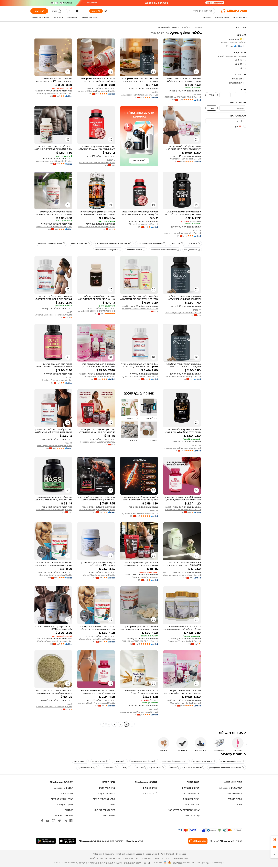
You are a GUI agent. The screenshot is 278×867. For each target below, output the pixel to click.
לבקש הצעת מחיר (149, 793)
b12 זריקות (193, 243)
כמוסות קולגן (109, 768)
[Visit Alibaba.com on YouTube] (48, 820)
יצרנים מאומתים (150, 788)
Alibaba (198, 27)
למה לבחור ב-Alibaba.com (230, 788)
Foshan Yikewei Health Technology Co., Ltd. (53, 509)
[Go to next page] (103, 724)
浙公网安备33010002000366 (186, 863)
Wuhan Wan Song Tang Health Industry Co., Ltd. (53, 93)
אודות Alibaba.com (233, 782)
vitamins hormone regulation (106, 250)
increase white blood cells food (163, 250)
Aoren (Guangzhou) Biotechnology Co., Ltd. (182, 312)
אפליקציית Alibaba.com (90, 841)
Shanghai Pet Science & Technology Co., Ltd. (139, 513)
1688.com (109, 854)
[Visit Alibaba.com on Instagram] (53, 820)
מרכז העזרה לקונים (107, 788)
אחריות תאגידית (235, 799)
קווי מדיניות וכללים (192, 815)
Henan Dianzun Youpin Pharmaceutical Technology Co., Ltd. (96, 162)
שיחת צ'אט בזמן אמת (106, 793)
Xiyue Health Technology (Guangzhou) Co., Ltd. (96, 509)
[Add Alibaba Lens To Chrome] (197, 841)
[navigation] (225, 376)
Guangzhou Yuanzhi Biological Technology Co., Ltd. (96, 91)
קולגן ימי (139, 768)
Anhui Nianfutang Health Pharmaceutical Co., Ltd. (182, 509)
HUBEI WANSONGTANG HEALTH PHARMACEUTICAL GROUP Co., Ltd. (182, 97)
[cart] (67, 11)
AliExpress (97, 854)
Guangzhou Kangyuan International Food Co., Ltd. (139, 309)
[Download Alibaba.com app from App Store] (67, 841)
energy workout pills (79, 243)
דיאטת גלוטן (156, 768)
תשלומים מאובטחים (191, 788)
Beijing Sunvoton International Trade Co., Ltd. (139, 376)
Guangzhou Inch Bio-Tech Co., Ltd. (185, 159)
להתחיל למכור (67, 793)
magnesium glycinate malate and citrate (112, 243)
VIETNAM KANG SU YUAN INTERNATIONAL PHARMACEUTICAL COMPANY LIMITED (96, 311)
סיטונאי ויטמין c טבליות (202, 761)
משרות (239, 804)
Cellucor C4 (175, 243)
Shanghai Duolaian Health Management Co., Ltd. (53, 226)
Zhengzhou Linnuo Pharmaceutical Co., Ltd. (182, 448)
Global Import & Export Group (145, 577)
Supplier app (132, 841)
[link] (274, 839)
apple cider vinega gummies (173, 761)
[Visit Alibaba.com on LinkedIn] (65, 820)
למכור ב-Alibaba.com (63, 788)
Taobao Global (151, 854)
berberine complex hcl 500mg (50, 243)
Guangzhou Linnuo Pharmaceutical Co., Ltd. (182, 233)
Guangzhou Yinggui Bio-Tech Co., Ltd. (184, 641)
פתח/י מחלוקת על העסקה (104, 799)
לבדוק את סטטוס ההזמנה (62, 799)
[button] (105, 11)
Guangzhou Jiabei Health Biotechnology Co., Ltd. (139, 95)
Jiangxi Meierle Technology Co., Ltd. (99, 575)
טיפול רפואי (186, 27)
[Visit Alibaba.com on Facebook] (71, 820)
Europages (181, 854)
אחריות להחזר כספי (191, 793)
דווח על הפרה (109, 815)
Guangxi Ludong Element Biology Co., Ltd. (182, 575)
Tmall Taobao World (124, 854)
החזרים (112, 804)
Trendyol (170, 854)
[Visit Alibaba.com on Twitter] (59, 820)
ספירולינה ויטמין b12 (192, 768)
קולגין (125, 768)
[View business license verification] (165, 862)
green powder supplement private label (225, 768)
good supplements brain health (149, 243)
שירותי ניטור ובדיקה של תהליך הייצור (184, 810)
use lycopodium (190, 250)
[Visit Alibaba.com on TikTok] (42, 820)
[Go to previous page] (132, 724)
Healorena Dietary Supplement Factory (97, 442)
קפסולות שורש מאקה (86, 768)
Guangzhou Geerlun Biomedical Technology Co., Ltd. (53, 315)
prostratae (118, 761)
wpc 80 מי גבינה (99, 761)
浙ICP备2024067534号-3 (213, 863)
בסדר (211, 95)
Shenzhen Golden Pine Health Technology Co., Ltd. (182, 376)
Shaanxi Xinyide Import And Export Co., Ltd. (53, 445)
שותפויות (69, 810)
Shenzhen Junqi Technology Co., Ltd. (55, 575)
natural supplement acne (231, 761)
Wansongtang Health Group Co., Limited (54, 161)
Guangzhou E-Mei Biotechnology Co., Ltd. (96, 226)
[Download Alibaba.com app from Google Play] (46, 841)
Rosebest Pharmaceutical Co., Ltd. (56, 380)
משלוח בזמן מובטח (191, 799)
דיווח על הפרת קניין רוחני (104, 810)
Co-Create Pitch (234, 793)
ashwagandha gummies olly (142, 761)
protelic (173, 768)
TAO (161, 854)
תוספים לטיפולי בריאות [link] (167, 27)
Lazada (139, 854)
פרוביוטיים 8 (79, 761)
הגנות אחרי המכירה (191, 804)
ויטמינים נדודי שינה (134, 250)
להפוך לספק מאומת (64, 804)
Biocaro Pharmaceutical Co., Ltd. (143, 224)
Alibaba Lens (226, 841)
